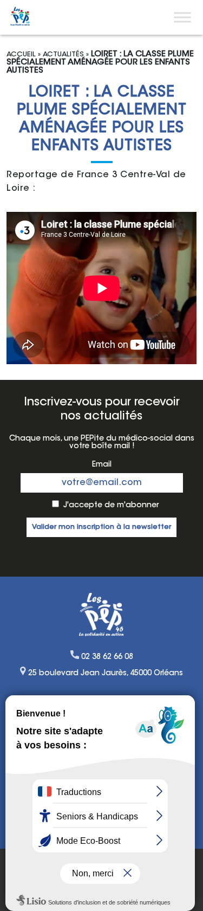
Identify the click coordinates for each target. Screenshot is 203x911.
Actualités (63, 54)
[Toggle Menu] (182, 17)
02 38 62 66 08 (107, 657)
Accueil (21, 54)
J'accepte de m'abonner (111, 505)
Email (102, 465)
